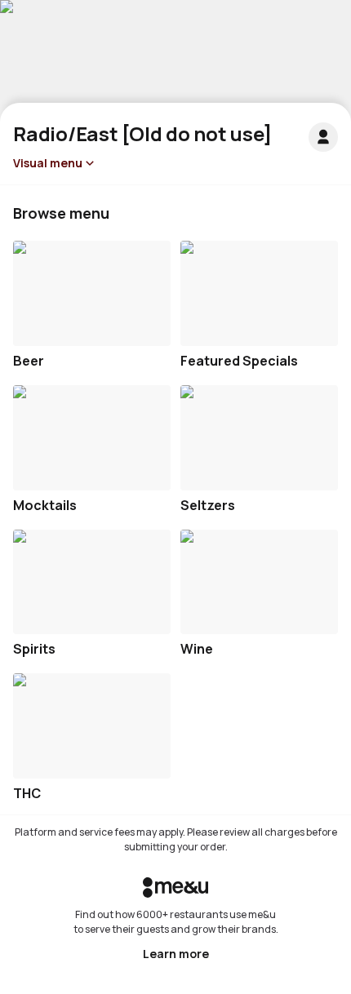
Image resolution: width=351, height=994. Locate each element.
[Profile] (323, 137)
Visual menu (47, 163)
